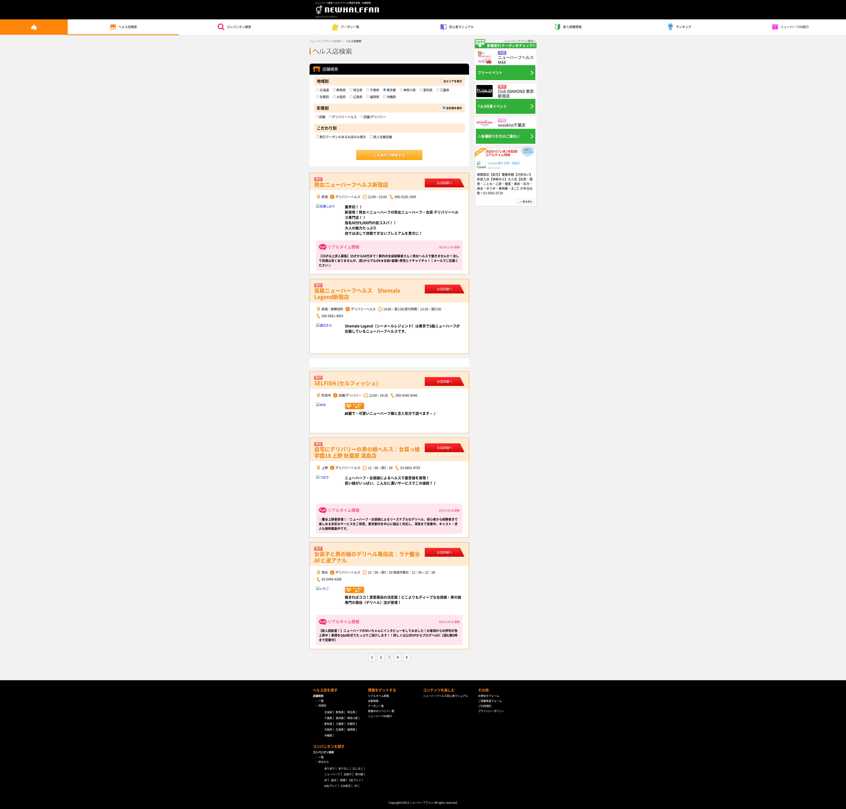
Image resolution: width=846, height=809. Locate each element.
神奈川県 (409, 90)
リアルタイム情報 (378, 696)
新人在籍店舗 (382, 136)
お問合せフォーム (488, 696)
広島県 (357, 96)
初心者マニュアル (461, 26)
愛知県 (427, 90)
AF (325, 780)
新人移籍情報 (572, 26)
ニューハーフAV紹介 (795, 26)
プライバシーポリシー (491, 711)
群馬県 (341, 90)
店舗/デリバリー (375, 116)
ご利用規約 (484, 706)
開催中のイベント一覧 (381, 711)
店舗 (322, 116)
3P (356, 786)
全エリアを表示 (452, 81)
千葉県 (374, 90)
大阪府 (341, 96)
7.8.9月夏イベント (492, 106)
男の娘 (359, 774)
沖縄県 (391, 96)
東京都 (391, 90)
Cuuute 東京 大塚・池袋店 (503, 163)
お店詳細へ (444, 182)
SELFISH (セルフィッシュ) (346, 383)
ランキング (683, 26)
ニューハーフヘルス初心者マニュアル (445, 696)
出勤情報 (373, 701)
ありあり (329, 768)
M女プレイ (330, 786)
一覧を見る (525, 201)
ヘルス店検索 (128, 26)
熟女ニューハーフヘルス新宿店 (351, 184)
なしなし (357, 768)
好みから (323, 762)
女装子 (348, 774)
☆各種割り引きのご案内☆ (499, 136)
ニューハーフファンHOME (325, 41)
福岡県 (374, 96)
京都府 (324, 96)
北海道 (324, 90)
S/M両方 (346, 786)
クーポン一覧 (350, 26)
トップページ (34, 27)
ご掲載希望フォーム (490, 701)
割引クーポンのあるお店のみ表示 (342, 136)
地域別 (322, 705)
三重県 (444, 90)
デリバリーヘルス (344, 116)
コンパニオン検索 (238, 26)
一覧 (321, 701)
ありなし (343, 768)
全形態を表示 (453, 108)
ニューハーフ (332, 774)
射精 (342, 780)
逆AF (334, 780)
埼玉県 (357, 90)
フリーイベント (490, 72)
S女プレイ (355, 780)
